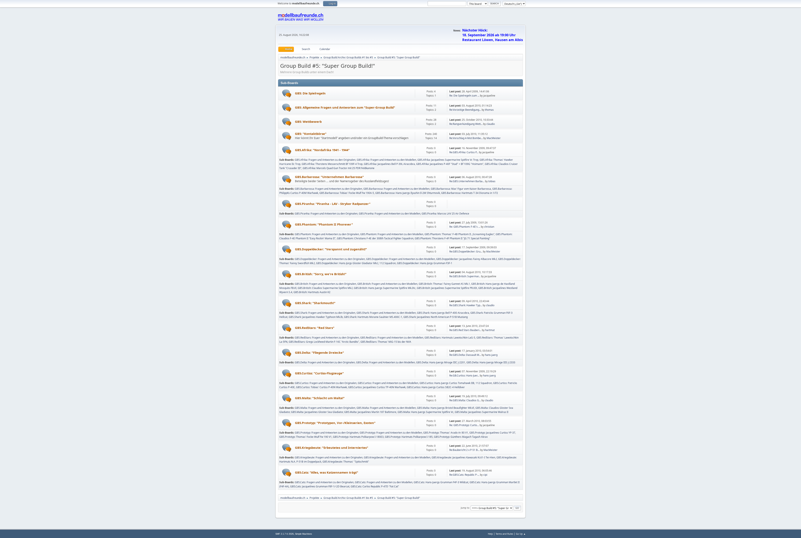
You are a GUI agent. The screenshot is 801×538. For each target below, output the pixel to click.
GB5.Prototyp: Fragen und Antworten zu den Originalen (326, 432)
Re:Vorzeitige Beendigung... (465, 110)
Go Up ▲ (521, 533)
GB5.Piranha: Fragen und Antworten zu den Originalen (326, 213)
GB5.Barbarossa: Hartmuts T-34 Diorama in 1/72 (469, 193)
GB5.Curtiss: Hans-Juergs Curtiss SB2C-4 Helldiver (436, 387)
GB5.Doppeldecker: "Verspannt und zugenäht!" (331, 249)
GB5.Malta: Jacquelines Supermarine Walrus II (481, 412)
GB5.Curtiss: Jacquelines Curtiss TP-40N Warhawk (377, 387)
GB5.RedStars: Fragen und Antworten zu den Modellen (391, 337)
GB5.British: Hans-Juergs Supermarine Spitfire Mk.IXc (385, 288)
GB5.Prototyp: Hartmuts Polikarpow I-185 (409, 437)
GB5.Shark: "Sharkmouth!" (315, 303)
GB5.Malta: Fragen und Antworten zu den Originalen (325, 408)
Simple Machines (303, 534)
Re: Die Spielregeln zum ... (464, 95)
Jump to (465, 507)
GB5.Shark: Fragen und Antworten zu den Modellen (386, 313)
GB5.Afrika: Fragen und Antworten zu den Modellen (386, 160)
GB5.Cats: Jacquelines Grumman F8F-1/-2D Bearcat (319, 486)
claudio (490, 124)
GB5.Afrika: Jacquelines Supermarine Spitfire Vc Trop (447, 160)
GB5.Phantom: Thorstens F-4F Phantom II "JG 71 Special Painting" (452, 238)
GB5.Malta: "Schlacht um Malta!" (320, 398)
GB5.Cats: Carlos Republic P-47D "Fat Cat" (375, 486)
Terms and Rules (504, 533)
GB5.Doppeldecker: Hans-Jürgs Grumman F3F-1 (424, 263)
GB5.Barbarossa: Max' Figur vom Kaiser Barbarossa (461, 189)
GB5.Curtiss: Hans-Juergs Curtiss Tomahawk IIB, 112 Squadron (455, 383)
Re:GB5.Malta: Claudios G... (465, 400)
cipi (485, 475)
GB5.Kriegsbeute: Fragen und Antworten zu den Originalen (329, 457)
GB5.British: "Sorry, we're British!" (320, 274)
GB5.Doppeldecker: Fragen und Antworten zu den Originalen (330, 259)
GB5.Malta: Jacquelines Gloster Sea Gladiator (317, 412)
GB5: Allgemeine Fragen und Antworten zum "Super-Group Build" (345, 107)
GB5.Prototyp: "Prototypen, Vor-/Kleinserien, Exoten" (335, 423)
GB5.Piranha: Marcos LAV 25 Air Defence (445, 213)
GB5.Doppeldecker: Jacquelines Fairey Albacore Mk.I (466, 259)
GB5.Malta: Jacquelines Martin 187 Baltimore (370, 412)
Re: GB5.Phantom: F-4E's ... (464, 226)
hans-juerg (491, 355)
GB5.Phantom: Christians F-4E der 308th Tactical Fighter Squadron (375, 238)
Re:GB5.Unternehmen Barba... (466, 181)
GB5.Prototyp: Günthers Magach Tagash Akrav (461, 437)
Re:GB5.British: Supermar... (464, 276)
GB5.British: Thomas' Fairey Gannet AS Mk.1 (444, 284)
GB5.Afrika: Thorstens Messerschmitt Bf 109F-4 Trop (332, 164)
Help (490, 533)
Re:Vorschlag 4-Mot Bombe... (466, 138)
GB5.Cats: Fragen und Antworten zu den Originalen (324, 482)
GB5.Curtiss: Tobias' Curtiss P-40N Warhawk (321, 387)
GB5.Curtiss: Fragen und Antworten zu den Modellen (388, 383)
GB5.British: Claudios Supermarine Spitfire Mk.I (325, 288)
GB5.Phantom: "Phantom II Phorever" (324, 224)
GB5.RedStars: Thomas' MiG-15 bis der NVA (385, 342)
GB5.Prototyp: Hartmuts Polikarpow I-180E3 (358, 437)
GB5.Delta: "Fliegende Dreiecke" (319, 352)
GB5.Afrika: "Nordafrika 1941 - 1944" (322, 150)
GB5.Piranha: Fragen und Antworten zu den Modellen (389, 213)
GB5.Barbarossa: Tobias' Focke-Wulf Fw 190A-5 (346, 193)
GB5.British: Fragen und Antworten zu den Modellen (387, 284)
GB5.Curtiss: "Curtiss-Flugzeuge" (319, 373)
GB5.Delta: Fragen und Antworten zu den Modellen (385, 362)
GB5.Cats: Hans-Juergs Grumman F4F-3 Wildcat (441, 482)
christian (489, 226)
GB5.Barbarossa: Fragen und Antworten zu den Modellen (396, 189)
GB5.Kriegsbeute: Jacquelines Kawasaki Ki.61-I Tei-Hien (463, 457)
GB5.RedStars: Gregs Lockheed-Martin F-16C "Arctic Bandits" (324, 342)
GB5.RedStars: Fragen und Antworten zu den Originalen (327, 337)
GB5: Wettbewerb (308, 121)
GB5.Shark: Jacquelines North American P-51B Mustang (435, 317)
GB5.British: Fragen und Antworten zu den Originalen (325, 284)
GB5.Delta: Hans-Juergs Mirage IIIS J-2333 (490, 362)
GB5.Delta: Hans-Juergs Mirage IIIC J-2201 (440, 362)
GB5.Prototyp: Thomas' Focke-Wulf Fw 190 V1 (305, 437)
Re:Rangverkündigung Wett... (465, 124)
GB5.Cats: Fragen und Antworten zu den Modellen (383, 482)
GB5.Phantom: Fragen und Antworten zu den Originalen (327, 234)
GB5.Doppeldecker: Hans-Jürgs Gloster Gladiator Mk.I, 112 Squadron (356, 263)
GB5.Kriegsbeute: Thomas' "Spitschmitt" (345, 461)
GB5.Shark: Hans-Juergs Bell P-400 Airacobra (443, 313)
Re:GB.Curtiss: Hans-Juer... (464, 375)
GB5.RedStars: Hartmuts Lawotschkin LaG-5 (449, 337)
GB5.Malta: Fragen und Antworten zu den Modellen (386, 408)
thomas (489, 110)
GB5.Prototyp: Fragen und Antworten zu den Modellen (391, 432)
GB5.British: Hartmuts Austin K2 (311, 292)
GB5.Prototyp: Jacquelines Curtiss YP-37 (492, 432)
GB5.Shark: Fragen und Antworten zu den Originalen (325, 313)
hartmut (490, 330)
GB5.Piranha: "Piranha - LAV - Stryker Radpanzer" (332, 204)
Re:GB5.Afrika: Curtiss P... (463, 152)
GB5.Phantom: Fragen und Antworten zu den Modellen (391, 234)
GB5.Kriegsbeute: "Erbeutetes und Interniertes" (331, 447)
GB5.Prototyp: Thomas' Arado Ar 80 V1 (445, 432)
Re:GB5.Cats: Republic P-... (464, 475)
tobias (491, 181)
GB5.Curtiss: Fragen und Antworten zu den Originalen (325, 383)
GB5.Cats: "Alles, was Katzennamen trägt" (326, 472)
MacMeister (494, 138)
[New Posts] (286, 93)
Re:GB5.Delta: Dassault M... (465, 355)
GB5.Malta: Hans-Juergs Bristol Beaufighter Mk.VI (445, 408)
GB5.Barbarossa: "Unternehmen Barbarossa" (329, 177)
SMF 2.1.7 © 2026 (284, 534)
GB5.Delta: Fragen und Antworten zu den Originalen (325, 362)
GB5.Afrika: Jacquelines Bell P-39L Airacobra (389, 164)
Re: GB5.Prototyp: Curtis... (464, 425)
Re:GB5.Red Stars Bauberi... (465, 330)
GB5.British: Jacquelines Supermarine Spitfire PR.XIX (447, 288)
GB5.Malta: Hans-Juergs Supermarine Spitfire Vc (425, 412)
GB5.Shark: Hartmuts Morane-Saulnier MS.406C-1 (373, 317)
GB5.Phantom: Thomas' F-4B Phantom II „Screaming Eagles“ (459, 234)
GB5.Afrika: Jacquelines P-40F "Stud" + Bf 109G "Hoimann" (450, 164)
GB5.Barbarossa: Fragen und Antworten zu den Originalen (328, 189)
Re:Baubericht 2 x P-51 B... (464, 450)
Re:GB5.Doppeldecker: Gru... (465, 251)
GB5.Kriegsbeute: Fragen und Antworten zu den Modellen (397, 457)
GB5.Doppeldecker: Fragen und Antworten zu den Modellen (400, 259)
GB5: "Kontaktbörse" (310, 134)
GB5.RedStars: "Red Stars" (314, 328)
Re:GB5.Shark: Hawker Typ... (465, 305)
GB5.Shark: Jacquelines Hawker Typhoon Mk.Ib (316, 317)
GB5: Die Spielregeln (310, 93)
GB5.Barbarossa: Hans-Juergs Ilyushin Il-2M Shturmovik (407, 193)
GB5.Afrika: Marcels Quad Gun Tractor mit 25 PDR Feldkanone (338, 168)
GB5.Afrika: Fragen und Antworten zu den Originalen (325, 160)
